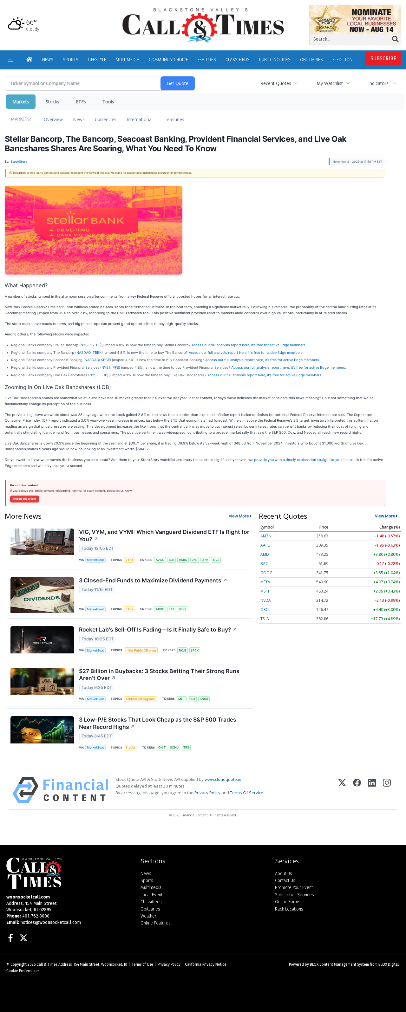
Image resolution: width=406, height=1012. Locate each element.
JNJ (194, 559)
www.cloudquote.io (223, 779)
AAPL (265, 545)
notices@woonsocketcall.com (50, 922)
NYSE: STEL (90, 345)
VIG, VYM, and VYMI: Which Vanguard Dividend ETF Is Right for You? (164, 535)
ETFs (81, 102)
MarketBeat (95, 559)
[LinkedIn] (371, 790)
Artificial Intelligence (140, 699)
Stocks (52, 102)
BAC (264, 563)
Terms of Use (142, 964)
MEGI (183, 609)
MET (181, 699)
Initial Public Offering (141, 650)
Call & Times (46, 964)
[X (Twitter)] (342, 790)
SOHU (174, 747)
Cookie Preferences (22, 971)
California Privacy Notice (205, 964)
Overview (53, 119)
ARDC (160, 609)
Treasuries (173, 119)
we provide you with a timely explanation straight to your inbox (300, 459)
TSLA (264, 618)
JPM (205, 559)
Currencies (105, 119)
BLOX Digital (388, 964)
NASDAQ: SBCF (97, 360)
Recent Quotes (275, 83)
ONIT (162, 747)
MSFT (265, 591)
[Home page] (203, 25)
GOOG (266, 572)
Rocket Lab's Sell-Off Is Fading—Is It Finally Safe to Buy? (158, 629)
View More (239, 516)
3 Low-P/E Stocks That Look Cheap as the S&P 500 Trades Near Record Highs (157, 723)
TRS (186, 747)
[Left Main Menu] (10, 60)
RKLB (182, 650)
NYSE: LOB (98, 375)
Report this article (24, 498)
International (140, 119)
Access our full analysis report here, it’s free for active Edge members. (249, 345)
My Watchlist (330, 83)
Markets (20, 102)
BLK (171, 559)
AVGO (160, 559)
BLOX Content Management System (339, 964)
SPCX (195, 650)
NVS (216, 559)
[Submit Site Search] (395, 39)
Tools (108, 102)
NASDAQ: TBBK (89, 352)
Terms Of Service (246, 792)
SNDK (204, 699)
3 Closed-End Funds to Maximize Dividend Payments (153, 580)
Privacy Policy (207, 792)
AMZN (266, 536)
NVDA (265, 600)
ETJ (171, 609)
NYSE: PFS (110, 367)
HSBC (183, 559)
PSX (192, 699)
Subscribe (383, 58)
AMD (264, 554)
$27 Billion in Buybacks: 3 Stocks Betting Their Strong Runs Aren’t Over (159, 675)
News (79, 119)
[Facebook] (356, 790)
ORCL (265, 609)
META (265, 582)
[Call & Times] (68, 873)
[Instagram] (386, 790)
